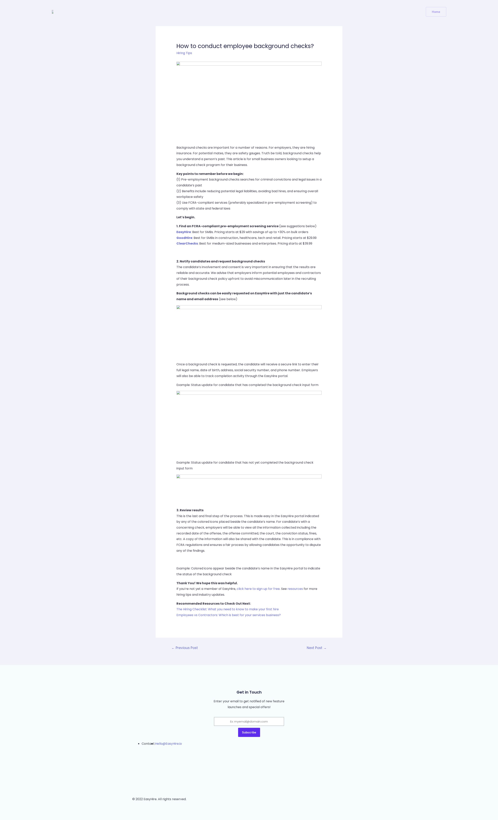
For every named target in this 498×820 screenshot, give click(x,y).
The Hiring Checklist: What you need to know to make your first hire (227, 609)
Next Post (317, 647)
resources (295, 589)
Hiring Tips (184, 53)
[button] (436, 12)
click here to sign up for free (258, 589)
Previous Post (184, 647)
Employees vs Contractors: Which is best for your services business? (228, 615)
